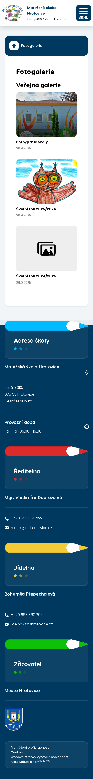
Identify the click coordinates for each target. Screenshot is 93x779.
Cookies (17, 752)
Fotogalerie (31, 45)
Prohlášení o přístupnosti (30, 747)
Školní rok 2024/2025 (36, 276)
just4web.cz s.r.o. (24, 762)
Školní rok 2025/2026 (36, 209)
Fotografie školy (32, 142)
